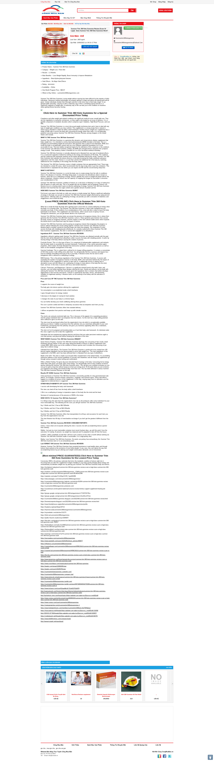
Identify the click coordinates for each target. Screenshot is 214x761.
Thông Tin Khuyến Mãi (104, 18)
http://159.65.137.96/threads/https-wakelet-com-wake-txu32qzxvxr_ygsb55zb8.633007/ (69, 613)
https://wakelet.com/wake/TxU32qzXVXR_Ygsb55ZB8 (58, 476)
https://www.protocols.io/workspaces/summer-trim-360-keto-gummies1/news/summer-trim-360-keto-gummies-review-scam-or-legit (73, 577)
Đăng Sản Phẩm (165, 10)
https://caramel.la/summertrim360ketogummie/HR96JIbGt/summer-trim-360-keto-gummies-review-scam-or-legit (75, 551)
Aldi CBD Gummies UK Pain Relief (131, 694)
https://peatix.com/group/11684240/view (53, 566)
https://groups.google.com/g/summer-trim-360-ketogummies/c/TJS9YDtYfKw (65, 493)
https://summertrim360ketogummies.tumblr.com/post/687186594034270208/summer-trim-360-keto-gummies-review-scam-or (72, 584)
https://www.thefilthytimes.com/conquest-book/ (56, 619)
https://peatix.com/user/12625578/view (53, 569)
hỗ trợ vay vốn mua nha (82, 23)
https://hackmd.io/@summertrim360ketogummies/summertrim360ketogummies (66, 510)
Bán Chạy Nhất (86, 18)
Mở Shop (153, 2)
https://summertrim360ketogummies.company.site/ (57, 574)
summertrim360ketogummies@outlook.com (128, 42)
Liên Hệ (158, 745)
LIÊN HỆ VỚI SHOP (90, 47)
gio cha (43, 748)
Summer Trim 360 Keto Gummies (64, 67)
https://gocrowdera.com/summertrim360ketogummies (58, 538)
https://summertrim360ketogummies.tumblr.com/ (56, 581)
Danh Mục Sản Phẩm (50, 18)
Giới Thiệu (75, 745)
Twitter (80, 53)
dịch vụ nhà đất (68, 23)
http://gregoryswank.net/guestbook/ (52, 621)
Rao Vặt (57, 2)
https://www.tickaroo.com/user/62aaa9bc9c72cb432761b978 (60, 588)
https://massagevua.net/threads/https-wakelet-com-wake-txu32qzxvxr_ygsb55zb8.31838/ (69, 610)
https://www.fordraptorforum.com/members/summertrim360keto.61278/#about (66, 608)
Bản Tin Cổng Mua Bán (72, 2)
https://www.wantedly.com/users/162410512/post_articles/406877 (62, 541)
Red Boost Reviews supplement (81, 694)
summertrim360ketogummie (125, 38)
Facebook (164, 756)
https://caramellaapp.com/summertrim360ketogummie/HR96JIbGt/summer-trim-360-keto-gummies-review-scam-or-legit (75, 547)
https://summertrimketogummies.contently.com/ (56, 572)
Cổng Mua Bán (45, 2)
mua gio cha (51, 748)
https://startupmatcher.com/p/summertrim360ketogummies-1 (60, 605)
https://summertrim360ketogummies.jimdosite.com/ (57, 486)
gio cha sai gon (61, 748)
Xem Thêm (169, 667)
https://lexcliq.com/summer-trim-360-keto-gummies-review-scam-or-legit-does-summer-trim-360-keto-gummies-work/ (73, 555)
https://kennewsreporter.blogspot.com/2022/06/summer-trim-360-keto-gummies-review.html (70, 501)
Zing (83, 53)
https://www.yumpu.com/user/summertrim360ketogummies (60, 602)
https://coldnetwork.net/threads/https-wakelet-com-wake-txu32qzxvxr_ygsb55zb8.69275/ (69, 616)
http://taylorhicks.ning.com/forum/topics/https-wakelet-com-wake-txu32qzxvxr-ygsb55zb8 (69, 595)
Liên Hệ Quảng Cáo (140, 745)
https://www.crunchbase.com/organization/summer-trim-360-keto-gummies (64, 563)
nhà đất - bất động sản (55, 23)
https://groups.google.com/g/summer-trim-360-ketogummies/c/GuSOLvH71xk (66, 496)
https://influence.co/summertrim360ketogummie (56, 544)
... (156, 694)
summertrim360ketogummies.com (68, 93)
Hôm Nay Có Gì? (69, 18)
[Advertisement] (75, 641)
